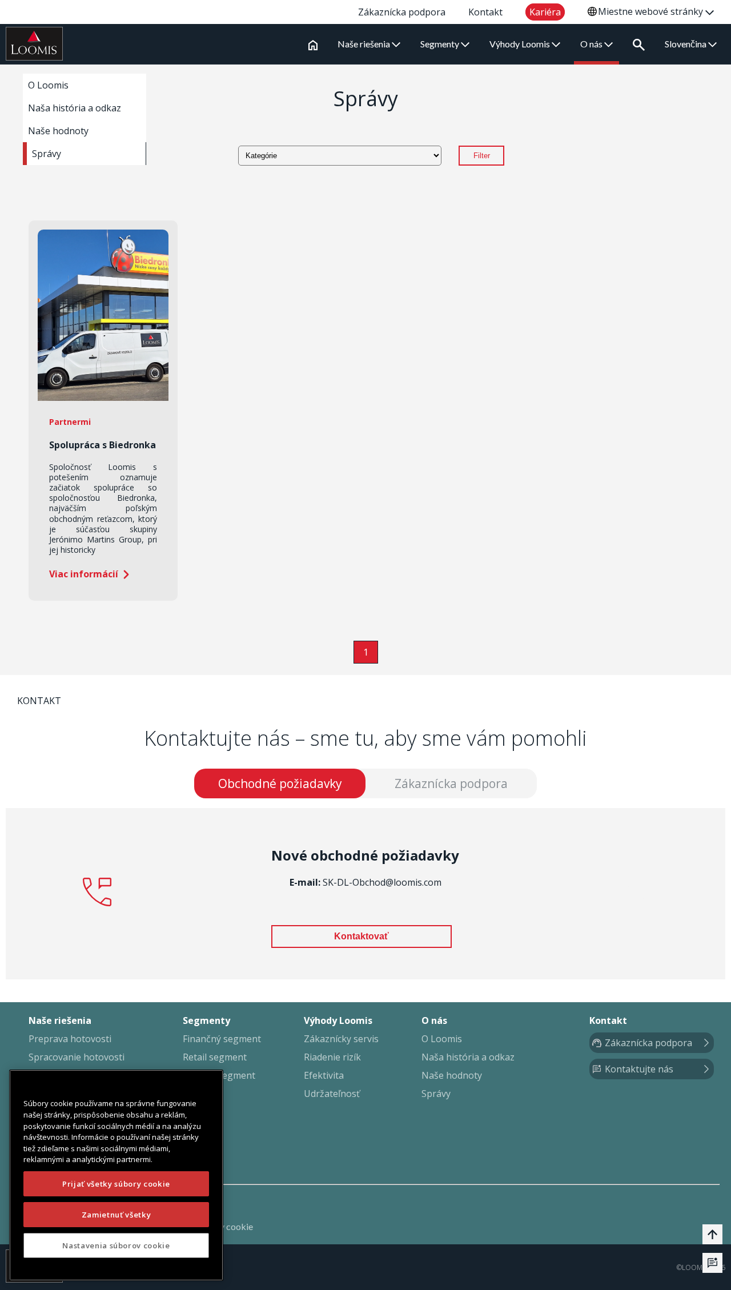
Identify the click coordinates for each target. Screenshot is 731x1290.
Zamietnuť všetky (116, 1214)
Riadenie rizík (332, 1057)
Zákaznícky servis (341, 1038)
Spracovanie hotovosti (76, 1057)
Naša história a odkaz (74, 108)
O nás (592, 43)
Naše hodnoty (58, 130)
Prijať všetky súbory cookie (116, 1184)
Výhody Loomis (520, 43)
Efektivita (324, 1075)
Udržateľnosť (332, 1093)
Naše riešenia (365, 43)
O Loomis (48, 85)
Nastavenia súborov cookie (116, 1245)
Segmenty (440, 43)
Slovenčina (686, 43)
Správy (46, 153)
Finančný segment (222, 1038)
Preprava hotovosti (70, 1038)
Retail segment (215, 1057)
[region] (116, 1175)
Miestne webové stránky (651, 11)
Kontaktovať (361, 936)
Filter (481, 155)
